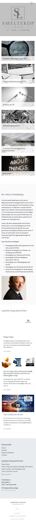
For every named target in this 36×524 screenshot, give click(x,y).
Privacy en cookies (17, 519)
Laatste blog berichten (12, 461)
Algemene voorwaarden (17, 516)
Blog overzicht (6, 474)
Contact (4, 455)
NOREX (21, 504)
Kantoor (4, 450)
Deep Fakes (6, 464)
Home (4, 448)
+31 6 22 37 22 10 (9, 490)
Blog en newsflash (8, 452)
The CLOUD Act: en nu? (10, 471)
